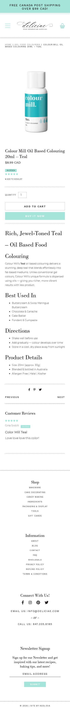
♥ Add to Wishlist (13, 179)
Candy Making (35, 497)
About (35, 541)
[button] (11, 173)
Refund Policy (35, 569)
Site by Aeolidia (40, 706)
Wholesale (35, 560)
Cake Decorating (35, 492)
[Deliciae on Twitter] (46, 602)
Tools (35, 511)
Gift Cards (35, 516)
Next (61, 397)
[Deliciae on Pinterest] (38, 602)
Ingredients (35, 502)
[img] (35, 420)
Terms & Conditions (35, 574)
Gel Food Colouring (27, 45)
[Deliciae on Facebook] (23, 602)
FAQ (35, 555)
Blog (35, 546)
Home (8, 45)
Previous (12, 397)
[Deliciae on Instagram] (30, 602)
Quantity (10, 195)
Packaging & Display (35, 506)
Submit (35, 684)
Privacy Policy (35, 564)
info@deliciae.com (43, 611)
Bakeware (35, 488)
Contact (35, 550)
